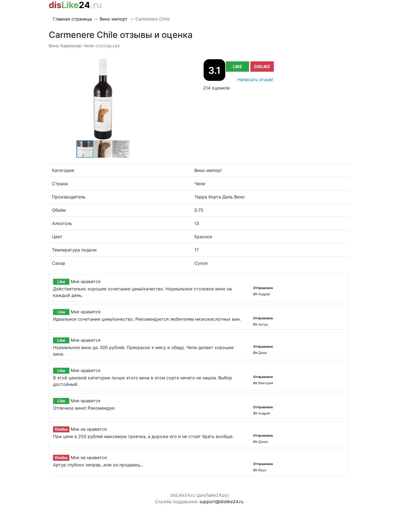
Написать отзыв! (255, 79)
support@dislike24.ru (221, 501)
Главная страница (72, 19)
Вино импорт (114, 19)
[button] (152, 63)
